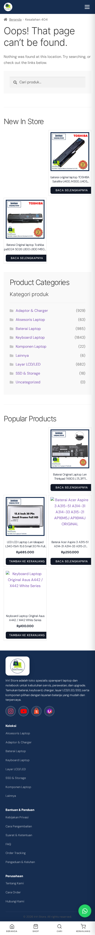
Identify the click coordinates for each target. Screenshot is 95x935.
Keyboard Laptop (30, 337)
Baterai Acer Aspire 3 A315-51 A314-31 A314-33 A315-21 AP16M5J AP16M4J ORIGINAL (69, 544)
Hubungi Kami (15, 901)
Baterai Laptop (28, 328)
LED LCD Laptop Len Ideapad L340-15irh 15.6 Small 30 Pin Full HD (25, 544)
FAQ (8, 844)
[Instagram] (11, 711)
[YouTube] (23, 711)
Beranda (15, 19)
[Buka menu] (87, 7)
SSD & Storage (28, 373)
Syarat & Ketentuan (19, 835)
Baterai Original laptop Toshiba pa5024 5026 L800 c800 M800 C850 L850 (25, 247)
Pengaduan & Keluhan (20, 862)
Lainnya (22, 355)
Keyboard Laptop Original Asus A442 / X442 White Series (25, 618)
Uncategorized (28, 382)
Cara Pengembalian (19, 826)
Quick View (72, 168)
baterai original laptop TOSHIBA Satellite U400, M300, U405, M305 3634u (69, 179)
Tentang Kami (15, 883)
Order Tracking (16, 853)
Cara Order (13, 892)
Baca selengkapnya (72, 190)
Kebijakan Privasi (17, 817)
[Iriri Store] (18, 666)
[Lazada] (49, 711)
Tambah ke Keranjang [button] (27, 561)
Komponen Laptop (31, 346)
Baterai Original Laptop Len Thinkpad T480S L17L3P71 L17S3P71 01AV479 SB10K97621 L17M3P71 (70, 476)
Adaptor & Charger (32, 310)
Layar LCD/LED (28, 364)
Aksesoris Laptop (30, 319)
